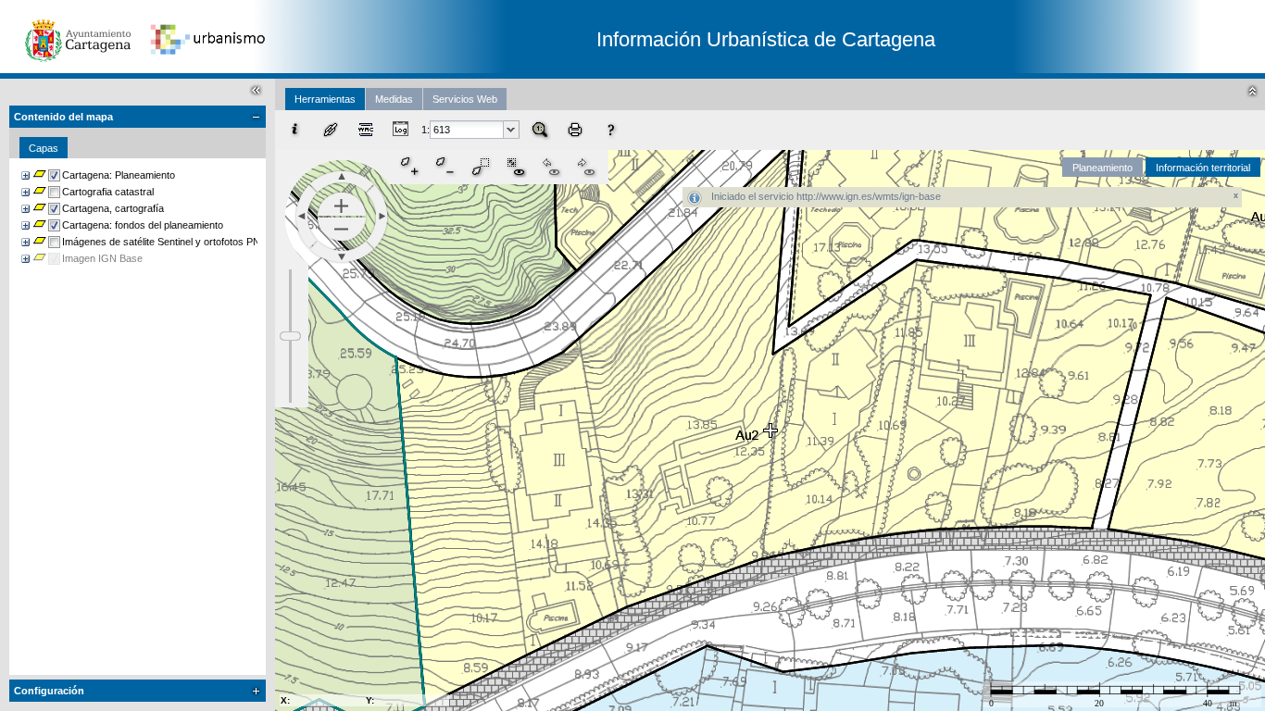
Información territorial (1203, 167)
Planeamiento (1102, 167)
